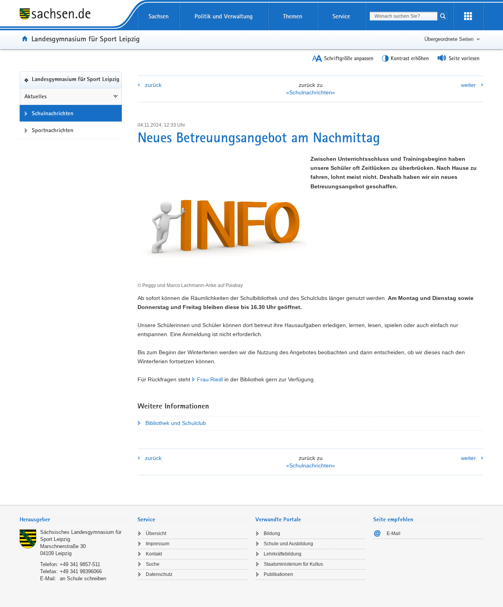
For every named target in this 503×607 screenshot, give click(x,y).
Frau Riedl (210, 379)
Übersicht (156, 533)
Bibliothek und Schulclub (175, 423)
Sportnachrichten (52, 130)
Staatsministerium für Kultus (293, 564)
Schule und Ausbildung (288, 543)
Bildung (272, 533)
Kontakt (154, 554)
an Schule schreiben (83, 578)
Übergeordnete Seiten (449, 39)
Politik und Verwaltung (224, 16)
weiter (468, 85)
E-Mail (393, 533)
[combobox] (403, 16)
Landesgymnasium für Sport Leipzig (85, 38)
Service (341, 16)
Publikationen (278, 574)
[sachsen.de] (75, 15)
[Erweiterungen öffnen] (468, 16)
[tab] (75, 520)
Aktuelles (35, 96)
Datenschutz (159, 574)
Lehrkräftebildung (282, 554)
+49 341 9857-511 (80, 564)
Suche (153, 564)
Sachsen (159, 16)
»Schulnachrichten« (310, 92)
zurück (153, 85)
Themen (292, 16)
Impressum (157, 543)
